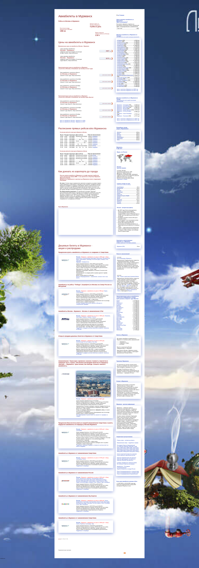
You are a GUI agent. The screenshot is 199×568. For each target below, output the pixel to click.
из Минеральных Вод (122, 64)
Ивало (118, 133)
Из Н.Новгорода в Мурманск (124, 258)
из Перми (119, 74)
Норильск (82, 523)
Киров (105, 291)
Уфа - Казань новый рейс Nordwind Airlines (128, 276)
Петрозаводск (79, 292)
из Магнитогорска (121, 61)
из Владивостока (121, 47)
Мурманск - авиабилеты (87, 257)
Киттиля (119, 134)
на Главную (121, 15)
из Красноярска (121, 60)
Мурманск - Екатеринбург (123, 106)
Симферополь (85, 261)
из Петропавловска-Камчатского (125, 75)
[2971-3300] (129, 449)
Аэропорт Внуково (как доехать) (125, 460)
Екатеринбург (95, 478)
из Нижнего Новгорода (122, 67)
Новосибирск (83, 259)
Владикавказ (79, 501)
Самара (103, 259)
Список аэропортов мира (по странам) (127, 454)
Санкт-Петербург (105, 503)
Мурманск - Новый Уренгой (124, 109)
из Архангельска (121, 42)
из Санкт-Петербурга (122, 80)
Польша (119, 202)
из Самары (120, 79)
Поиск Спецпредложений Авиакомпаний (127, 473)
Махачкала (99, 258)
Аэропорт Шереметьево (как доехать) (126, 457)
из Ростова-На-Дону (122, 77)
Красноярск (93, 479)
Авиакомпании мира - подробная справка (127, 442)
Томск (118, 290)
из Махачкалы (120, 62)
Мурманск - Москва (122, 108)
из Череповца (120, 86)
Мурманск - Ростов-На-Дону (124, 111)
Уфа (102, 482)
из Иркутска (120, 55)
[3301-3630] (136, 449)
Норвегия (119, 200)
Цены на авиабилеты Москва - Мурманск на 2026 (72, 120)
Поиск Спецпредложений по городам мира (128, 472)
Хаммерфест (120, 137)
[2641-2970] (123, 449)
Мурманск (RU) (121, 246)
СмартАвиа (104, 252)
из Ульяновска (120, 82)
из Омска (119, 72)
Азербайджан (120, 187)
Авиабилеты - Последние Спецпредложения (123, 467)
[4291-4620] (132, 450)
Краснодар (93, 258)
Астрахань (107, 315)
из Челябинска (120, 85)
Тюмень (94, 317)
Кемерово (133, 289)
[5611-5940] (136, 451)
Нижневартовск (84, 481)
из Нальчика (120, 66)
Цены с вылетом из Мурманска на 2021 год (128, 120)
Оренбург (89, 259)
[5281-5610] (129, 451)
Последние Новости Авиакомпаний (126, 445)
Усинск (84, 459)
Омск (106, 481)
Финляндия (120, 192)
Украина (78, 261)
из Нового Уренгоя (121, 70)
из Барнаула (120, 45)
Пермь (78, 482)
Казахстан (119, 194)
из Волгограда (120, 50)
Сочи (106, 259)
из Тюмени (119, 81)
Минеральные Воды (101, 479)
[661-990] (128, 446)
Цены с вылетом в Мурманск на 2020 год (127, 89)
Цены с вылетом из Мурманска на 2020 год (128, 118)
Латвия (118, 197)
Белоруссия (120, 188)
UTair (101, 311)
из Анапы (119, 41)
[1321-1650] (120, 447)
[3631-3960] (120, 450)
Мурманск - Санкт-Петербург (124, 113)
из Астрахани (120, 44)
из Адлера (119, 40)
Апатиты (119, 132)
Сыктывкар (79, 430)
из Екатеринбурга (121, 54)
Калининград (86, 258)
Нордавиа (94, 136)
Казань (129, 284)
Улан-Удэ (78, 260)
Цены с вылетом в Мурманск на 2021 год (127, 90)
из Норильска (120, 71)
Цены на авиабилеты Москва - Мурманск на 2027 (72, 121)
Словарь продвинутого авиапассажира (127, 462)
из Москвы (119, 65)
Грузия (118, 193)
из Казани (119, 56)
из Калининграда (121, 57)
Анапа (77, 478)
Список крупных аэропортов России (126, 455)
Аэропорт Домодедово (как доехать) (126, 459)
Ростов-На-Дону (96, 259)
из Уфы (119, 83)
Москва (78, 481)
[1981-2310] (132, 447)
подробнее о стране (122, 179)
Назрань (84, 317)
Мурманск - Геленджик (122, 104)
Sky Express (92, 496)
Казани (130, 290)
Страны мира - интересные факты (125, 440)
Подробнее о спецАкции (82, 465)
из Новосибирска (121, 69)
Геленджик (86, 501)
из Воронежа (120, 51)
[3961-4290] (126, 450)
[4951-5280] (123, 451)
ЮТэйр (94, 145)
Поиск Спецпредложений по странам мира (128, 471)
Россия (78, 257)
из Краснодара (120, 59)
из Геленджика (120, 52)
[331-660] (123, 446)
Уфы (118, 289)
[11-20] (62, 539)
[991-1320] (134, 446)
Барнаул (89, 478)
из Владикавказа (121, 49)
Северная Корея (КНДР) (123, 195)
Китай (118, 189)
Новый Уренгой (100, 481)
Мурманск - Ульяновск (122, 116)
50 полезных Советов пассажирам (125, 464)
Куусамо (119, 136)
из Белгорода (120, 46)
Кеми (118, 139)
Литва (118, 198)
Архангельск (79, 258)
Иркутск (101, 478)
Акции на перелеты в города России (126, 469)
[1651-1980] (126, 447)
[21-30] (66, 539)
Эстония (119, 190)
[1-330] (119, 446)
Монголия (119, 199)
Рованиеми (120, 138)
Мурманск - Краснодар (123, 107)
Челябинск (107, 482)
